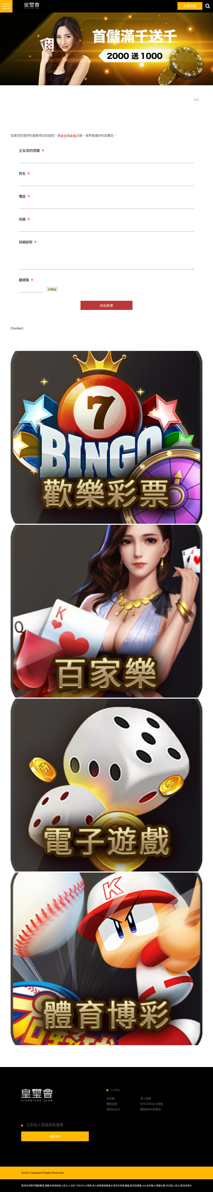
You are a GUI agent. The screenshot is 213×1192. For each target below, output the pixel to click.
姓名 (24, 173)
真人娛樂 (145, 1098)
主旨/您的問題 (31, 150)
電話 (24, 196)
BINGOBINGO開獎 (151, 1103)
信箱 (24, 219)
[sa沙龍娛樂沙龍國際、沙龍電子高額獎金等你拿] (106, 959)
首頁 (196, 99)
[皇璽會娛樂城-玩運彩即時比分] (106, 785)
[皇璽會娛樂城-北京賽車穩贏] (106, 437)
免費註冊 (190, 6)
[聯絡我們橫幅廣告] (106, 48)
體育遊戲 (111, 1103)
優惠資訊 (55, 1136)
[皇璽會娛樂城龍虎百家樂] (37, 1095)
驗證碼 (26, 280)
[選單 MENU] (6, 6)
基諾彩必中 (113, 1109)
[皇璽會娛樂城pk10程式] (27, 6)
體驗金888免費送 (150, 1109)
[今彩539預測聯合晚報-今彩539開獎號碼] (106, 611)
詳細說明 (28, 242)
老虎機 (110, 1098)
